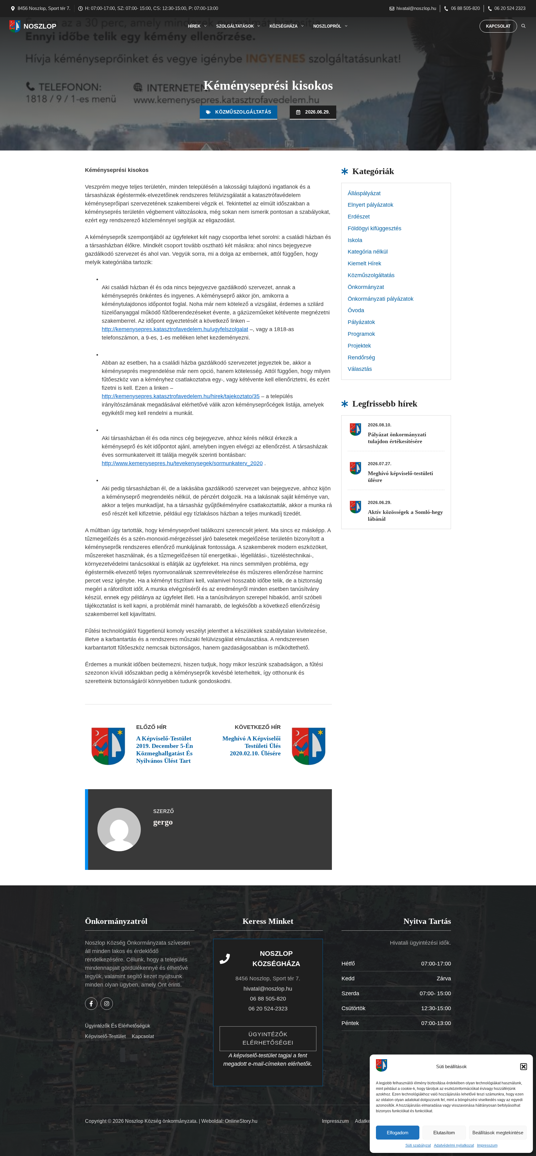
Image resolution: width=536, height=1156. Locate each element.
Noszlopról (327, 26)
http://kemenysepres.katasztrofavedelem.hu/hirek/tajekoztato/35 (181, 396)
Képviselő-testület (105, 1036)
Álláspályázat (364, 193)
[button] (523, 1067)
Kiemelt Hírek (364, 263)
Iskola (355, 240)
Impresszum (487, 1145)
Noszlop (40, 26)
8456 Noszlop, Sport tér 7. (44, 8)
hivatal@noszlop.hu (416, 8)
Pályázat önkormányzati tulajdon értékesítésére (397, 437)
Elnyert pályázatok (370, 205)
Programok (361, 334)
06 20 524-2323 (268, 1008)
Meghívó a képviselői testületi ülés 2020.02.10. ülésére (251, 746)
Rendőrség (361, 357)
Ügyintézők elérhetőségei (268, 1038)
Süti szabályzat (418, 1145)
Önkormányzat (366, 287)
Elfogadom (398, 1132)
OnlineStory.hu (241, 1121)
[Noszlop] (14, 26)
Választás (360, 369)
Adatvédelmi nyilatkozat (454, 1145)
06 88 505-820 (465, 8)
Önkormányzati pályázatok (380, 299)
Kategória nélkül (368, 252)
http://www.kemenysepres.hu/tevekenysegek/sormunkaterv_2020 (182, 463)
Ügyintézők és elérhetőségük (117, 1025)
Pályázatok (361, 322)
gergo (163, 821)
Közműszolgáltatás (243, 112)
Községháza (283, 26)
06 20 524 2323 (509, 8)
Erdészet (359, 217)
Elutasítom (444, 1132)
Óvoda (356, 310)
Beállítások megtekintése (497, 1132)
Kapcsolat (498, 26)
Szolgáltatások (235, 26)
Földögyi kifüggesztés (374, 228)
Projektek (359, 346)
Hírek (194, 26)
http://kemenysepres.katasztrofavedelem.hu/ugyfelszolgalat (175, 329)
